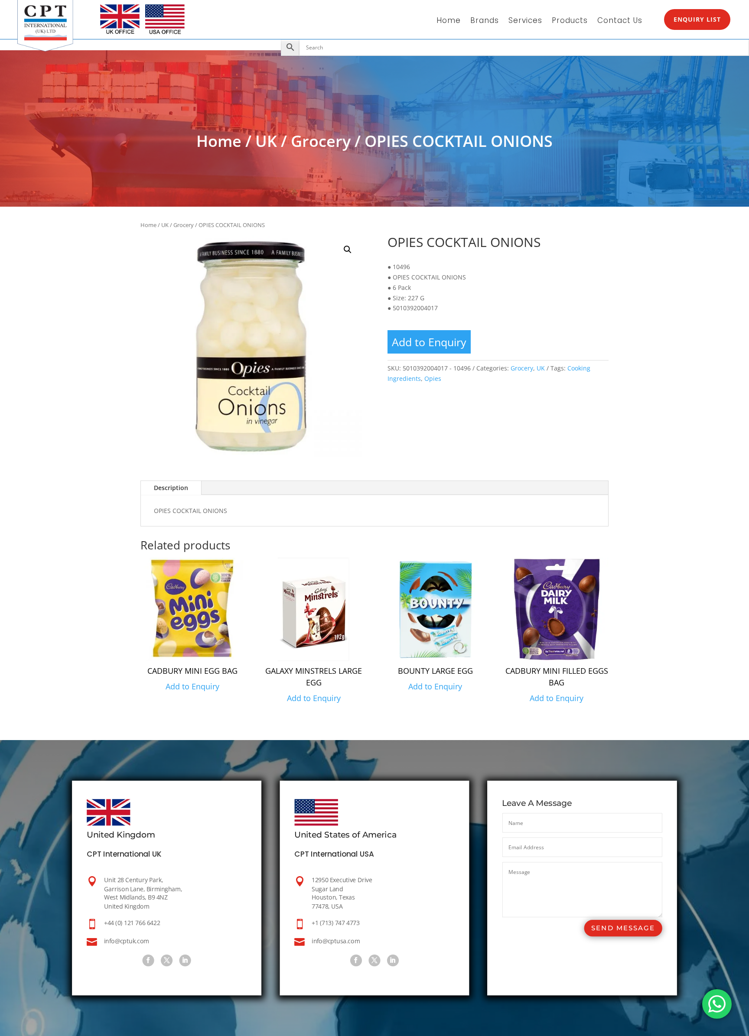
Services (525, 21)
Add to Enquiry (429, 342)
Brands (484, 21)
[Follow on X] (167, 960)
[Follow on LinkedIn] (185, 960)
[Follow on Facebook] (148, 960)
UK (266, 141)
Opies (432, 378)
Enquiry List (697, 19)
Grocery (321, 141)
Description (171, 488)
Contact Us (619, 21)
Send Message (623, 928)
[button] (347, 249)
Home (448, 21)
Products (570, 21)
